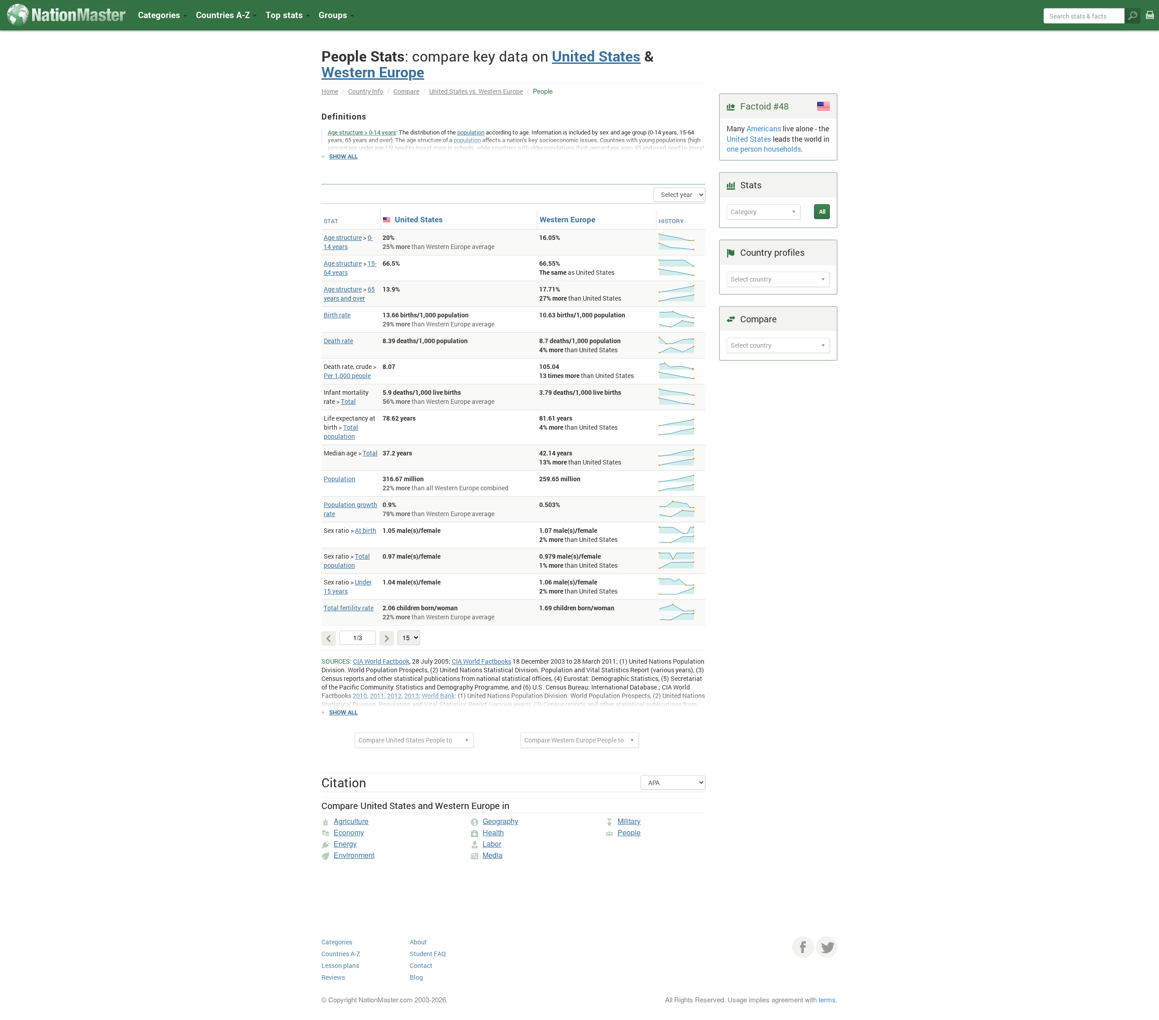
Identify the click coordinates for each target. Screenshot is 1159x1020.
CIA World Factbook (381, 661)
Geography (500, 821)
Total (348, 401)
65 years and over (349, 293)
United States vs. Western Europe (476, 91)
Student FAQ (428, 953)
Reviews (333, 977)
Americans (764, 128)
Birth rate (337, 315)
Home (329, 91)
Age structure (343, 237)
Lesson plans (340, 965)
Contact (421, 965)
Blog (416, 977)
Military (629, 821)
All (822, 211)
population (470, 132)
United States (596, 56)
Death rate (338, 340)
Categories (160, 14)
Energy (345, 843)
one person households (764, 148)
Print (1150, 21)
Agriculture (351, 821)
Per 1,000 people (347, 375)
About (418, 942)
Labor (492, 843)
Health (493, 832)
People (629, 832)
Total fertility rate (349, 607)
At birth (365, 530)
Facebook (803, 947)
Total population (341, 432)
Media (493, 855)
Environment (354, 855)
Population (339, 478)
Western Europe (372, 71)
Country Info (365, 91)
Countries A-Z (340, 953)
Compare (406, 91)
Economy (349, 832)
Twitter (827, 947)
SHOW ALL (343, 156)
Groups (334, 14)
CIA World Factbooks (481, 661)
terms (827, 999)
